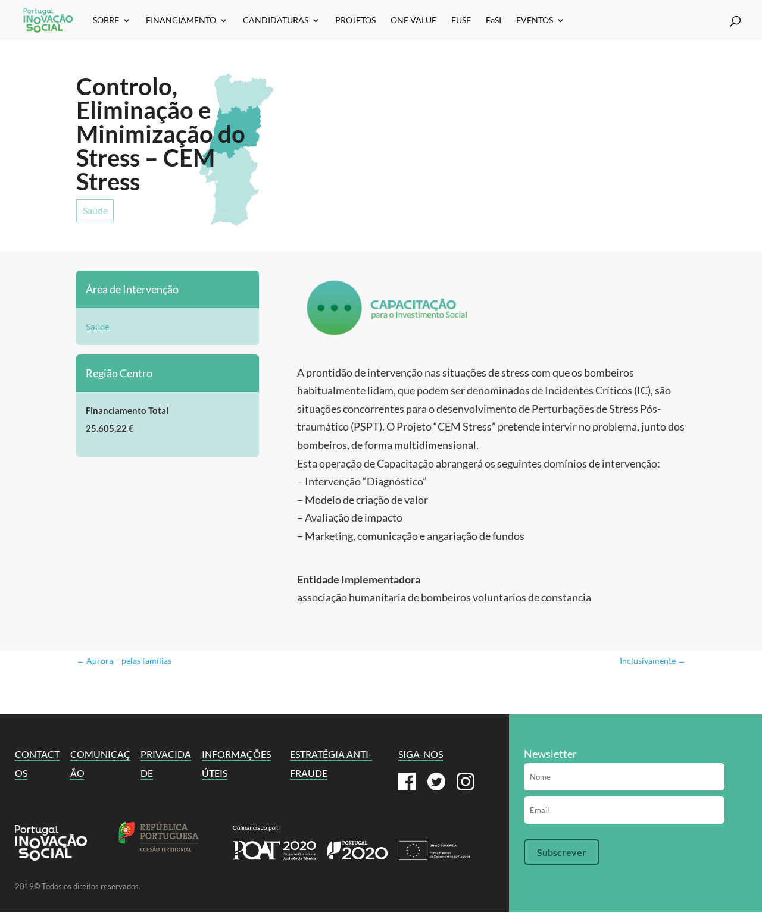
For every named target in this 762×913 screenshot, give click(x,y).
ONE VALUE (413, 20)
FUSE (461, 20)
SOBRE (106, 20)
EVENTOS (534, 20)
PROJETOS (355, 20)
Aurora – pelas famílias (123, 660)
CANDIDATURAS (275, 20)
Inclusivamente (653, 660)
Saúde (95, 210)
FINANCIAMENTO (181, 20)
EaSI (493, 20)
